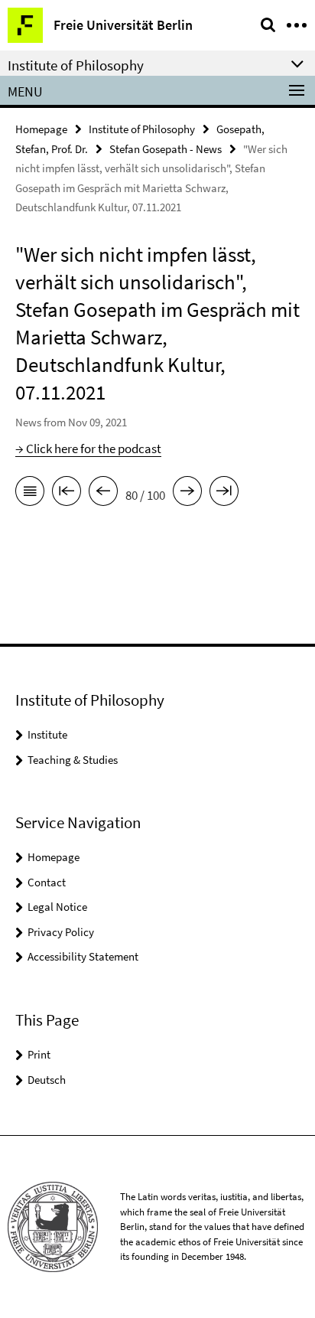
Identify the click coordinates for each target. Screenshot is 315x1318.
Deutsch (47, 1079)
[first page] (66, 493)
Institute (47, 734)
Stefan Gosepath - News (165, 149)
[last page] (224, 493)
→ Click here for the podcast (88, 448)
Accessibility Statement (83, 956)
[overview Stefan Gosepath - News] (29, 493)
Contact (47, 882)
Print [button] (39, 1054)
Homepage (41, 129)
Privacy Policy (61, 932)
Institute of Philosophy (142, 129)
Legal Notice (57, 906)
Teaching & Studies (73, 759)
